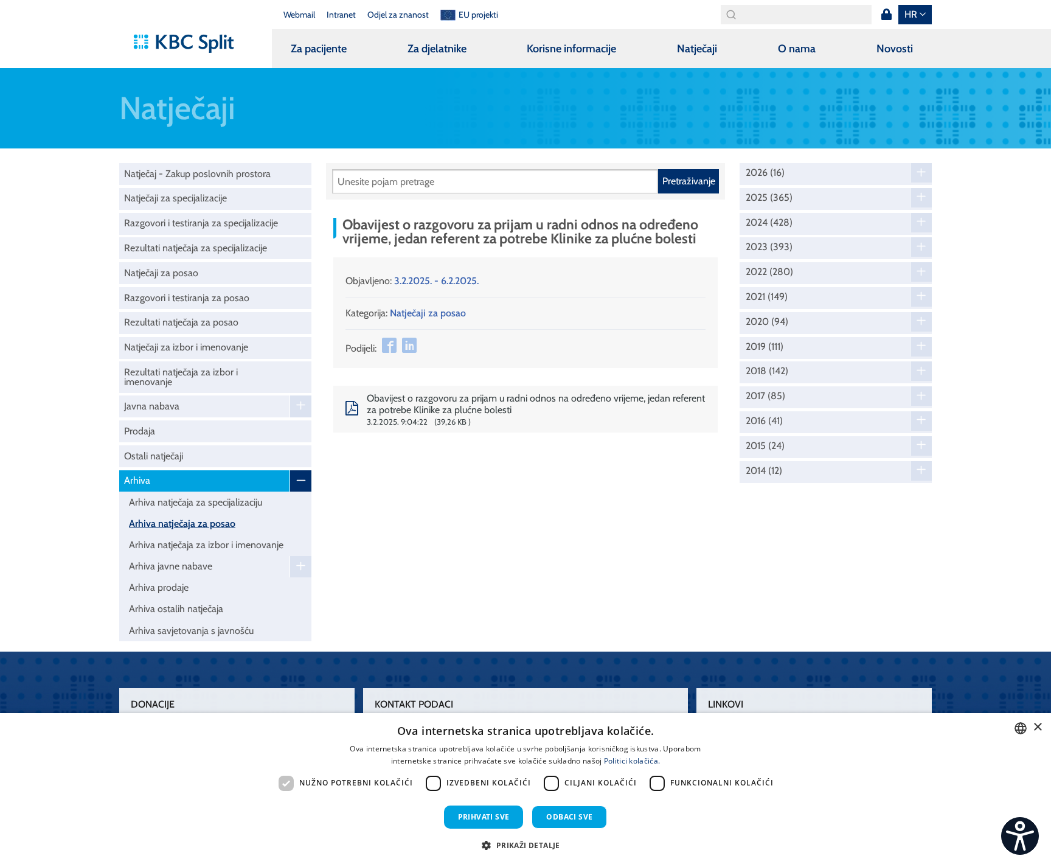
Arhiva (137, 480)
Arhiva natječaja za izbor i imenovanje (206, 545)
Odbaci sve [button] (569, 817)
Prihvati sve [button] (484, 817)
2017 (765, 396)
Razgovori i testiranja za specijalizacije (201, 223)
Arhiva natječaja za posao (182, 523)
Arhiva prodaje (159, 587)
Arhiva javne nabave (170, 566)
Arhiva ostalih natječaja (176, 609)
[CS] (1020, 836)
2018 (767, 371)
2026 (765, 173)
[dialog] (525, 790)
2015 (765, 446)
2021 (767, 297)
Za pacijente (319, 48)
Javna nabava (151, 406)
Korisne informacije (571, 48)
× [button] (1037, 727)
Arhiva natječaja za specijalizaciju (195, 502)
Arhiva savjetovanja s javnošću (191, 630)
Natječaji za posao (161, 273)
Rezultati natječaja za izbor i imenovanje (181, 377)
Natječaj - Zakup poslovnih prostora (197, 173)
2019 (764, 347)
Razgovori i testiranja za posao (186, 298)
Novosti (894, 48)
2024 (769, 223)
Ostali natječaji (153, 456)
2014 (764, 471)
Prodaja (139, 431)
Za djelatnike (437, 48)
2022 (769, 272)
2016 (764, 421)
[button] (525, 845)
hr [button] (910, 14)
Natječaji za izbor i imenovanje (186, 347)
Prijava (886, 14)
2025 (769, 198)
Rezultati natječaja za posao (181, 322)
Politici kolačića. (632, 761)
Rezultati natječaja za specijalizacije (195, 248)
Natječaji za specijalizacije (175, 198)
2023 (769, 247)
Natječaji (697, 48)
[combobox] (1021, 728)
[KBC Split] (189, 43)
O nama (797, 48)
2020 (767, 322)
